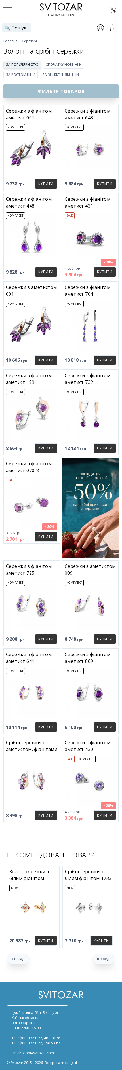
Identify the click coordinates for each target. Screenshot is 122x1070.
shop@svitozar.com (38, 1052)
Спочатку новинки (64, 64)
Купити (46, 183)
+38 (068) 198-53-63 (44, 1043)
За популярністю (22, 64)
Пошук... (17, 28)
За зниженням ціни (60, 74)
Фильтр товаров (60, 91)
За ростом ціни (20, 74)
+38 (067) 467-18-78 (44, 1037)
